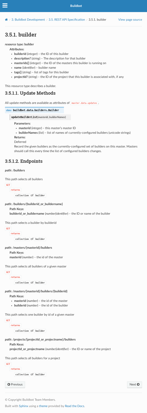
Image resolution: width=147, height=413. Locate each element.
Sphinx (23, 406)
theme (43, 406)
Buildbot (76, 5)
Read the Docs (74, 406)
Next (133, 384)
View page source (130, 19)
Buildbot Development (28, 19)
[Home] (6, 19)
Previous (16, 384)
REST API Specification (67, 19)
